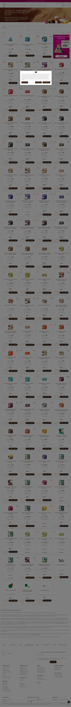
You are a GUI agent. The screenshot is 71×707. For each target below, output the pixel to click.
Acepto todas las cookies (46, 82)
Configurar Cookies (24, 82)
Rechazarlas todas (38, 82)
